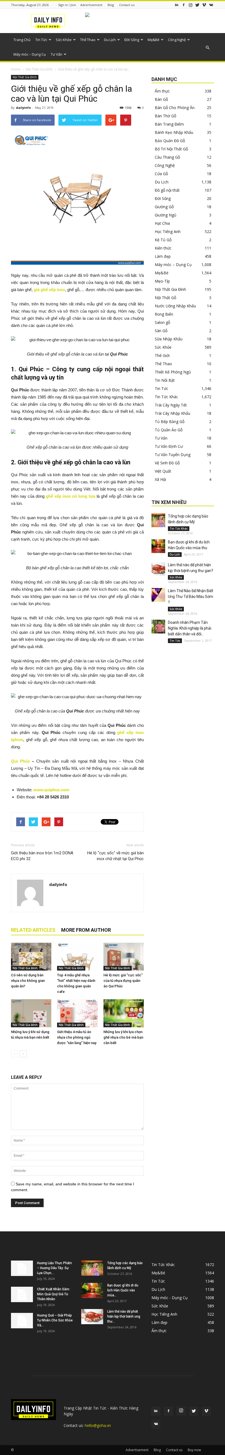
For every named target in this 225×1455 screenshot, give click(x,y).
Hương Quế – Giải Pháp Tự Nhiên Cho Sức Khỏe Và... (55, 1320)
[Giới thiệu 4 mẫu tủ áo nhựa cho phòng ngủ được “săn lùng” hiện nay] (77, 1013)
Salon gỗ (162, 322)
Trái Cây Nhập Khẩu (172, 413)
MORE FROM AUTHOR (86, 930)
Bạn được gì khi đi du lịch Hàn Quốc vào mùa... (122, 1290)
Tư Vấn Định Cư (169, 446)
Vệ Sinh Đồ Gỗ (167, 462)
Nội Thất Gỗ (165, 297)
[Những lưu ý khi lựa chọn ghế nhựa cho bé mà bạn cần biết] (123, 1013)
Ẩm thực (162, 91)
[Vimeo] (204, 5)
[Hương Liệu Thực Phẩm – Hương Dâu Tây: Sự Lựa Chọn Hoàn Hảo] (22, 1268)
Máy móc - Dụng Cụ (169, 1297)
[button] (207, 47)
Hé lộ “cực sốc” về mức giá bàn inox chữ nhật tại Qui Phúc (115, 855)
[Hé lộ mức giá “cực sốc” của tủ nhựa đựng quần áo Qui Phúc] (123, 957)
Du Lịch (110, 39)
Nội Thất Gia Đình (39, 69)
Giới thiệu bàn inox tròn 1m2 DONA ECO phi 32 (42, 855)
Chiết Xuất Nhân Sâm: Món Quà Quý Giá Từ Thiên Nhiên (53, 1294)
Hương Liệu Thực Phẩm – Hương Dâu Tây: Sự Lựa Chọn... (54, 1268)
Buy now (194, 1450)
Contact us (126, 5)
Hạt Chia (162, 223)
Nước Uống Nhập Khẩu (175, 305)
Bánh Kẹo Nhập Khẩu (174, 132)
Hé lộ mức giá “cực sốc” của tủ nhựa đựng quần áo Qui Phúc (123, 980)
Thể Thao (87, 39)
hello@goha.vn (98, 1425)
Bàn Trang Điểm (169, 124)
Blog (111, 5)
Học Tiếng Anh (168, 231)
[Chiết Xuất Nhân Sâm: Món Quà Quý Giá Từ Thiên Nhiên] (22, 1294)
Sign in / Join (67, 5)
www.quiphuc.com (51, 789)
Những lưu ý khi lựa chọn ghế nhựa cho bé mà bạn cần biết (123, 1037)
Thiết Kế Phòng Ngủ (173, 372)
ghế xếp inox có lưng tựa (70, 496)
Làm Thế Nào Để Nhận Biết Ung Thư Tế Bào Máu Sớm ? (190, 597)
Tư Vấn (56, 54)
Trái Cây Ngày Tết (171, 405)
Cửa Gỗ (161, 173)
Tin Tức (41, 39)
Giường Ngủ (165, 215)
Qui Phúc (20, 761)
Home (16, 69)
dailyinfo (23, 107)
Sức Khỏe (64, 39)
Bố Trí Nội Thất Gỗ (171, 148)
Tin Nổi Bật (165, 380)
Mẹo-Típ (162, 281)
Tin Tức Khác (166, 396)
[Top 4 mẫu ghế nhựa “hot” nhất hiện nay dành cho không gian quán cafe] (77, 957)
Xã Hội (160, 479)
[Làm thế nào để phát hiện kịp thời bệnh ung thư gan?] (158, 569)
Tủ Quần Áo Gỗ (168, 429)
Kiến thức (163, 248)
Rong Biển (164, 314)
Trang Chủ (21, 39)
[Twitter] (197, 5)
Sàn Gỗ (161, 330)
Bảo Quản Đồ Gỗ (170, 140)
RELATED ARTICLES (33, 930)
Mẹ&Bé (153, 39)
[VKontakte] (211, 5)
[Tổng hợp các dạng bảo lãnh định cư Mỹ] (158, 520)
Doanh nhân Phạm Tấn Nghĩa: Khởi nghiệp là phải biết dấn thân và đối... (189, 628)
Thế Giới (162, 355)
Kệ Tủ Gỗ (163, 239)
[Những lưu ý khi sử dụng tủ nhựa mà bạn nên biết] (31, 1013)
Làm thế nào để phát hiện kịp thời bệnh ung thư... (123, 1316)
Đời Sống (131, 39)
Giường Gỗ (164, 206)
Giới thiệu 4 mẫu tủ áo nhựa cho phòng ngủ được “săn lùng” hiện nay (76, 1037)
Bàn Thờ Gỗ (165, 115)
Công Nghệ (177, 39)
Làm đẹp (163, 256)
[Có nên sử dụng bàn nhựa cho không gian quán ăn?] (31, 957)
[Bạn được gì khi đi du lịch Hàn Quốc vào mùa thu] (158, 546)
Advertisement (91, 5)
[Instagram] (190, 5)
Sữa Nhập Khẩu (168, 339)
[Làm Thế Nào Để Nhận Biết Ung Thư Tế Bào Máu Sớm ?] (158, 595)
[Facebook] (184, 5)
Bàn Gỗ (161, 99)
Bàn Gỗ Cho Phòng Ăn (175, 107)
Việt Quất (163, 471)
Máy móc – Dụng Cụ (29, 54)
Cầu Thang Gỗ (167, 157)
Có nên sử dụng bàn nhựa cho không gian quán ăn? (28, 980)
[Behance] (177, 5)
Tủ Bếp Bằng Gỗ (169, 421)
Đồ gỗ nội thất (167, 190)
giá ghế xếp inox (49, 289)
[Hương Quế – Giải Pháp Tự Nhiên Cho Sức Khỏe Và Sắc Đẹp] (22, 1320)
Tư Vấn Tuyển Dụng (172, 454)
